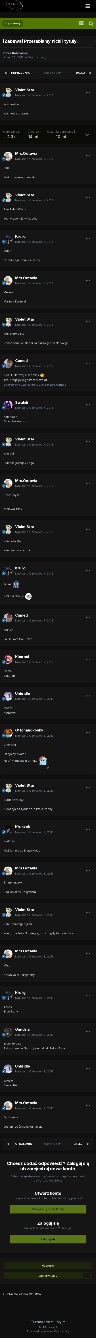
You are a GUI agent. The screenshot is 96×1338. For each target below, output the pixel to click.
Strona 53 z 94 (53, 72)
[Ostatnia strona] (90, 73)
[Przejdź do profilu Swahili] (8, 405)
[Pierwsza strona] (6, 73)
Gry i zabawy (37, 57)
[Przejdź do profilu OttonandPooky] (8, 733)
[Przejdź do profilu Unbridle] (8, 696)
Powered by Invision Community (48, 1331)
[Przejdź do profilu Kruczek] (8, 829)
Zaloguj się (48, 1239)
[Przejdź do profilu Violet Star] (8, 92)
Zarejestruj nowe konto (48, 1209)
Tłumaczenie (41, 1322)
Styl (60, 1322)
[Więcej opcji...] (87, 92)
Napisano (34, 95)
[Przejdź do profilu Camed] (8, 363)
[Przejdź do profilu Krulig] (8, 239)
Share (49, 1265)
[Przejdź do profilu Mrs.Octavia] (8, 156)
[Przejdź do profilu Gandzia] (8, 1032)
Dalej (80, 72)
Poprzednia (20, 72)
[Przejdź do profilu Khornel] (8, 659)
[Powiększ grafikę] (42, 375)
